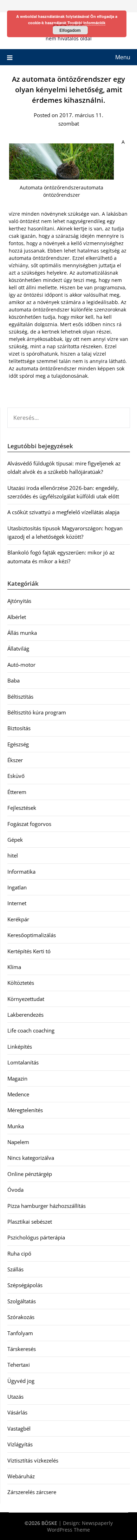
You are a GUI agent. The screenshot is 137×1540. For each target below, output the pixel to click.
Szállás (15, 1269)
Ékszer (15, 760)
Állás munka (22, 632)
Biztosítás (19, 728)
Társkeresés (21, 1348)
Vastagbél (19, 1428)
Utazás (15, 1396)
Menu (122, 57)
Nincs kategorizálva (30, 1157)
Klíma (14, 966)
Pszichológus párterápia (36, 1237)
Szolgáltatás (21, 1301)
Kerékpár (18, 919)
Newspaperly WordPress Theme (80, 1526)
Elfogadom (70, 30)
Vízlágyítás (20, 1444)
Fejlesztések (21, 807)
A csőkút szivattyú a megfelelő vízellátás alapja (63, 512)
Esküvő (16, 775)
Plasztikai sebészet (29, 1221)
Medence (18, 1094)
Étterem (16, 791)
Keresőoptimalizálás (31, 935)
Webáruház (21, 1476)
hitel (12, 855)
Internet (16, 903)
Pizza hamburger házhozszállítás (46, 1205)
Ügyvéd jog (20, 1380)
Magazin (17, 1078)
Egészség (18, 744)
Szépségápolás (25, 1285)
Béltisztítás (20, 696)
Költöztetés (20, 982)
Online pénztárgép (29, 1173)
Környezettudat (25, 998)
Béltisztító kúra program (36, 712)
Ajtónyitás (19, 600)
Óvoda (15, 1189)
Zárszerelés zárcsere (31, 1491)
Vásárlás (17, 1412)
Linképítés (19, 1046)
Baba (13, 680)
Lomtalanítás (23, 1062)
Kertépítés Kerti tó (29, 951)
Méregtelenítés (25, 1110)
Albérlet (16, 616)
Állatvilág (18, 648)
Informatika (21, 871)
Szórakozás (20, 1316)
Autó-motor (21, 664)
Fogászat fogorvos (29, 823)
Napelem (18, 1141)
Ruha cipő (19, 1253)
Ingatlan (17, 887)
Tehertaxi (18, 1364)
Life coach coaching (30, 1030)
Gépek (15, 839)
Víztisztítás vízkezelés (32, 1460)
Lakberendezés (25, 1014)
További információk (86, 22)
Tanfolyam (20, 1333)
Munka (15, 1126)
